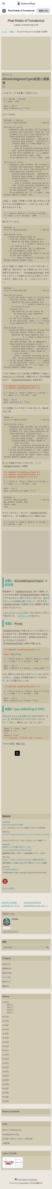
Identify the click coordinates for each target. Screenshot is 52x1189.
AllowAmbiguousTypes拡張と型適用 (25, 81)
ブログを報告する (36, 1183)
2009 (7, 1080)
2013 (7, 1063)
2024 (7, 1021)
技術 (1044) (7, 973)
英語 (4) (6, 986)
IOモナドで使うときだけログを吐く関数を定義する (24, 859)
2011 (7, 1071)
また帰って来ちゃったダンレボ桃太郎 (17, 1138)
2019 (7, 1042)
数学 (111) (7, 981)
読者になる (43, 11)
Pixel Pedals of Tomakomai (21, 10)
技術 (3, 87)
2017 (7, 1050)
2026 (7, 1002)
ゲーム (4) (6, 977)
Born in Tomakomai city (12, 1130)
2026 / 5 (10, 1004)
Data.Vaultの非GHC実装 (13, 824)
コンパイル (26, 719)
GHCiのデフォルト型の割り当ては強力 (20, 715)
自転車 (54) (7, 968)
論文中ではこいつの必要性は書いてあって (26, 599)
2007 (7, 1088)
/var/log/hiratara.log (11, 1134)
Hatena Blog (23, 1183)
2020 (7, 1038)
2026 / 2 (10, 1010)
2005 (7, 1097)
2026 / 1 (10, 1012)
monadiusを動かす (11, 869)
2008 (7, 1084)
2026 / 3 (10, 1007)
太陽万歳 (6, 1143)
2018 (7, 1046)
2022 (7, 1029)
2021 (7, 1033)
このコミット (23, 615)
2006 (7, 1092)
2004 (7, 1101)
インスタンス (32, 266)
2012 (7, 1067)
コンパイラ (34, 630)
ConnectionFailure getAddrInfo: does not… (36, 904)
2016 (7, 1054)
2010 (7, 1075)
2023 (7, 1025)
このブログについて (10, 931)
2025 (7, 1016)
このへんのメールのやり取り (16, 612)
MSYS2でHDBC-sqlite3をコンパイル (10, 904)
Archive (5, 996)
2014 (7, 1059)
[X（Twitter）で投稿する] (17, 753)
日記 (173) (7, 964)
